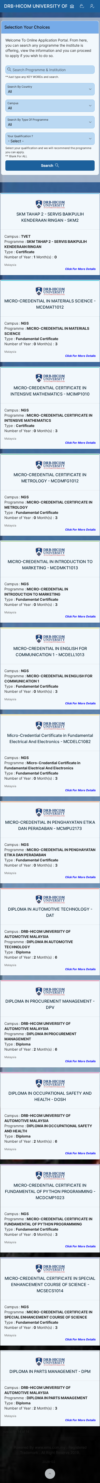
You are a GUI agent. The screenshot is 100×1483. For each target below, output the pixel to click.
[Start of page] (50, 1474)
